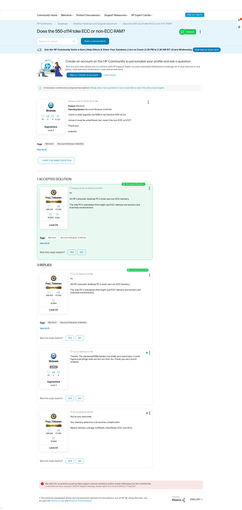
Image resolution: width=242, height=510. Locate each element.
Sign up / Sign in (194, 15)
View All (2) (42, 149)
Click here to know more (207, 50)
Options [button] (201, 32)
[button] (148, 102)
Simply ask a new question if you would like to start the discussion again (127, 87)
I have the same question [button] (56, 160)
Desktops (63, 23)
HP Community (44, 23)
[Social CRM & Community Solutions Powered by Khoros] (178, 499)
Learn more (110, 75)
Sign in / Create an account (84, 75)
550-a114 (49, 144)
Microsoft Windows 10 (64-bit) (70, 144)
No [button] (81, 252)
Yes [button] (72, 252)
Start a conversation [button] (95, 41)
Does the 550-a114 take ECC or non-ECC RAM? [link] (147, 23)
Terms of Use (57, 500)
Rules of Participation (80, 500)
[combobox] (57, 41)
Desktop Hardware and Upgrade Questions (95, 23)
